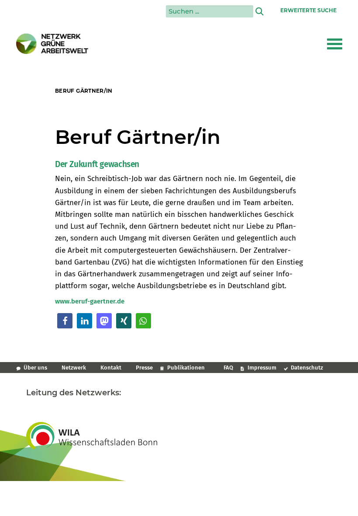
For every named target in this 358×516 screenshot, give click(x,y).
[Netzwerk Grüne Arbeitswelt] (52, 44)
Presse (144, 367)
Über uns (35, 367)
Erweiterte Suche (308, 10)
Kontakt (110, 367)
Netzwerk (74, 367)
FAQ (228, 367)
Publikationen (186, 367)
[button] (334, 43)
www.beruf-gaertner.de (89, 301)
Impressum (262, 367)
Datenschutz (307, 367)
